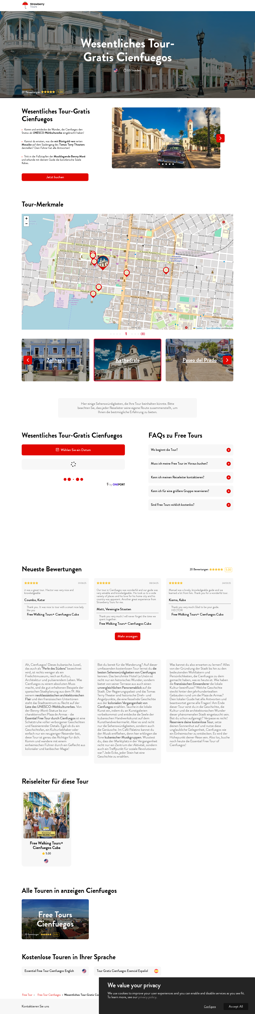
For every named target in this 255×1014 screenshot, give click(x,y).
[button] (159, 164)
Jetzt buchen (55, 177)
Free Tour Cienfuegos (49, 994)
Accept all (236, 1006)
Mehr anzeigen (128, 636)
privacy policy (147, 997)
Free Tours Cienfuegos (55, 919)
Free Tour (27, 994)
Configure (210, 1007)
